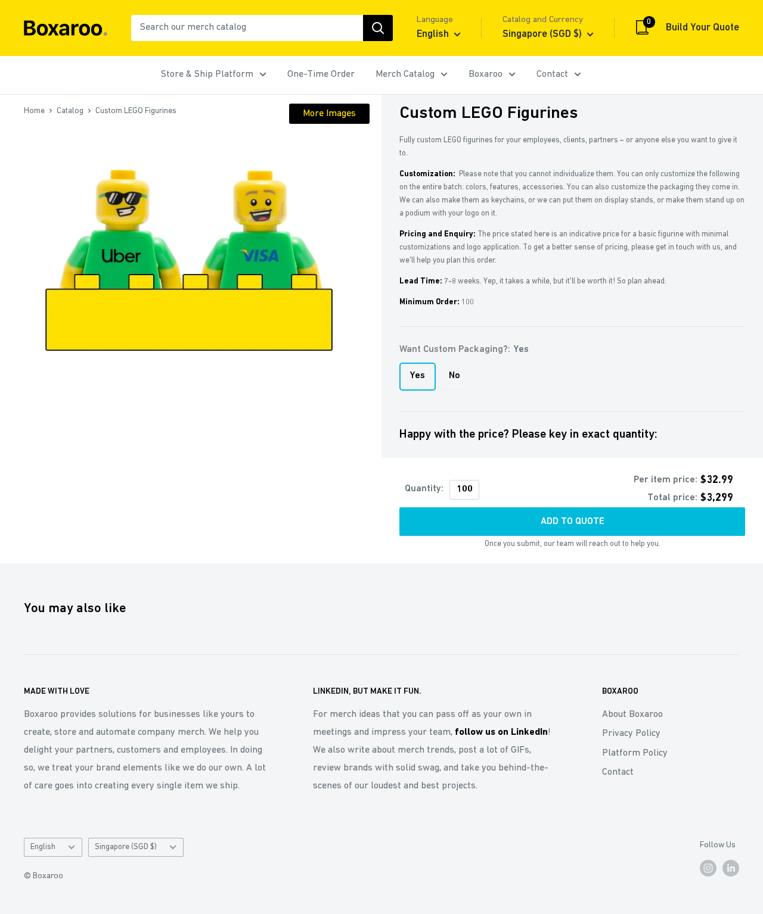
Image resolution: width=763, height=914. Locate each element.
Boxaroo (486, 74)
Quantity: (424, 489)
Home (34, 111)
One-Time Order (321, 74)
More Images (329, 113)
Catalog (70, 111)
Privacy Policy (631, 733)
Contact (552, 74)
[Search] (378, 28)
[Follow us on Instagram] (708, 868)
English (42, 847)
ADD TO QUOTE (572, 521)
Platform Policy (635, 753)
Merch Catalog (405, 74)
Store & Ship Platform (207, 74)
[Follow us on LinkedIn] (730, 868)
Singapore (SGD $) (126, 847)
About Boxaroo (632, 714)
